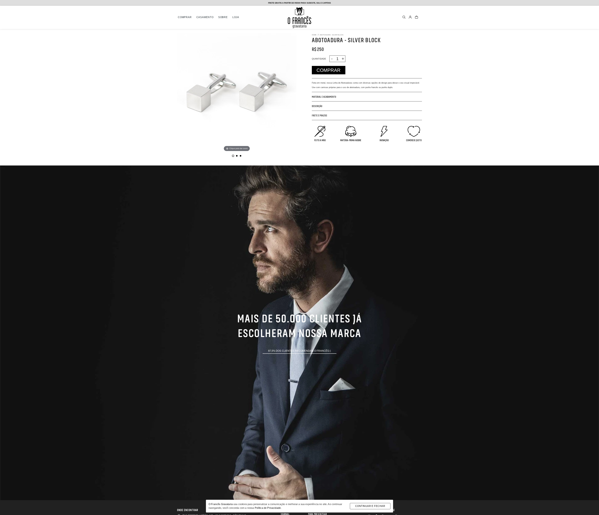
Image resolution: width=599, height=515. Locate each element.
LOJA (235, 17)
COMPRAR (185, 17)
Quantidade (319, 58)
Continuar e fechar (370, 506)
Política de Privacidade (268, 508)
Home (314, 35)
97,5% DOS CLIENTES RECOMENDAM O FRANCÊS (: (299, 351)
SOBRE (223, 17)
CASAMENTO (205, 17)
